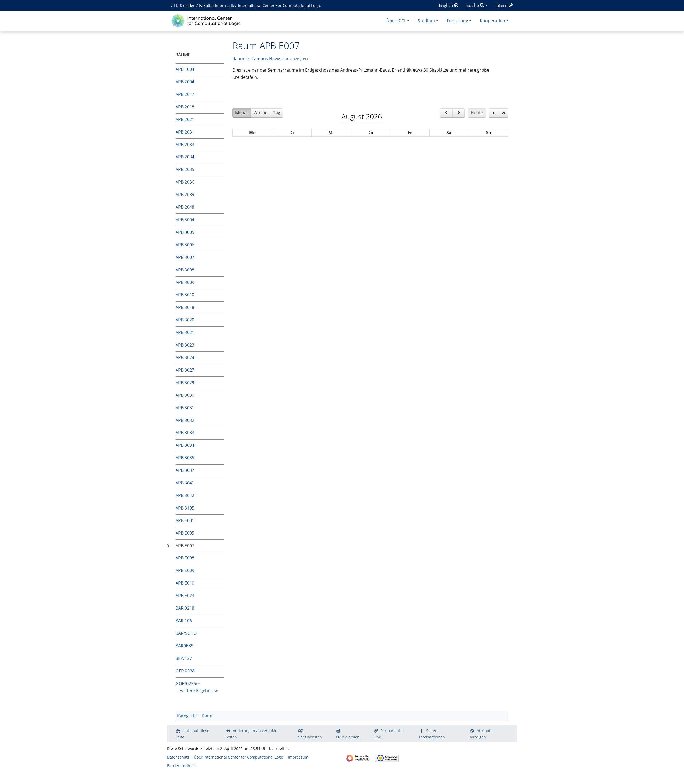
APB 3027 (185, 370)
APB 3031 (185, 408)
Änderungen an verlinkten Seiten (253, 734)
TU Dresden (184, 5)
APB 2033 (185, 144)
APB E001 (185, 520)
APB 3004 (185, 220)
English (446, 5)
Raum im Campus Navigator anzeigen (270, 58)
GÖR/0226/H (188, 683)
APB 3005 (185, 232)
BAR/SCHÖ (186, 633)
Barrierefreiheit (181, 765)
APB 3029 (185, 383)
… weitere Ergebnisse (197, 691)
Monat (241, 113)
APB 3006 (185, 245)
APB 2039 (185, 194)
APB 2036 (185, 182)
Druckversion (348, 737)
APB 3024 (185, 357)
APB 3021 (185, 332)
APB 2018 (185, 107)
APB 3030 (185, 395)
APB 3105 (185, 508)
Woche (260, 113)
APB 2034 (185, 157)
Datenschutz (178, 757)
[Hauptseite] (207, 20)
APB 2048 (185, 207)
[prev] (446, 113)
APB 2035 (185, 169)
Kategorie (187, 716)
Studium (426, 21)
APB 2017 (185, 94)
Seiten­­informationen (432, 734)
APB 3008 (185, 270)
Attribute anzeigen (481, 734)
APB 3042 (185, 495)
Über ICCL (396, 21)
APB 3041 (185, 483)
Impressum (298, 757)
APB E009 (185, 570)
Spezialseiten (310, 737)
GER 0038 (185, 671)
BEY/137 (184, 658)
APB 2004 (185, 82)
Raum (208, 716)
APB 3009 (185, 282)
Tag (276, 113)
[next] (458, 113)
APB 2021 (185, 119)
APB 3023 (185, 345)
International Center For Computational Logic (279, 5)
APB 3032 (185, 420)
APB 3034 (185, 445)
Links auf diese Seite (192, 734)
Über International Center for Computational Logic (239, 757)
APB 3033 (185, 432)
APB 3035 (185, 458)
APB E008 (185, 558)
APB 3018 (185, 307)
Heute (477, 113)
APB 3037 (185, 470)
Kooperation (492, 21)
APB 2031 (185, 132)
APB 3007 (185, 257)
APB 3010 (185, 295)
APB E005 (185, 533)
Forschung (457, 21)
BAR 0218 (185, 608)
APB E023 (185, 595)
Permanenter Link (389, 734)
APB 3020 (185, 320)
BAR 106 (184, 621)
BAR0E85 (184, 646)
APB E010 (185, 583)
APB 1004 (185, 69)
